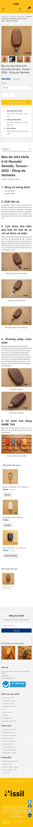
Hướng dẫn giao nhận (9, 747)
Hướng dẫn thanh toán (9, 750)
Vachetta (6, 205)
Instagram (19, 821)
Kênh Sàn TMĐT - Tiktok (10, 770)
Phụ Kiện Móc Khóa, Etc (10, 706)
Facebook (8, 821)
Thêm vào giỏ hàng (11, 556)
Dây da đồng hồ (7, 712)
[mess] (30, 801)
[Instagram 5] (8, 653)
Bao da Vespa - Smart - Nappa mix (13, 517)
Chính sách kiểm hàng (9, 729)
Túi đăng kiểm (7, 718)
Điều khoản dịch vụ (8, 744)
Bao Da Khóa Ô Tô (8, 698)
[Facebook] (30, 806)
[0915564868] (30, 815)
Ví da (4, 709)
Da (10, 781)
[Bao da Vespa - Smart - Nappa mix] (10, 507)
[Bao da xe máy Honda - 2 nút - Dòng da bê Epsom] (10, 476)
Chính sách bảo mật (9, 732)
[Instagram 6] (25, 653)
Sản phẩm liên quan (12, 465)
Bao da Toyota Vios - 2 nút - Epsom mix (14, 548)
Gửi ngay (17, 631)
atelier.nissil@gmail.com (8, 678)
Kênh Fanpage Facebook (10, 761)
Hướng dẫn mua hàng (9, 752)
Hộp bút (5, 715)
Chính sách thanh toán (9, 741)
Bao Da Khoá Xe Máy (9, 700)
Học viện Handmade (18, 781)
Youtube (8, 823)
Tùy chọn (7, 495)
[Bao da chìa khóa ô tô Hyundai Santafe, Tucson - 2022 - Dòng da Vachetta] (8, 579)
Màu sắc (3, 83)
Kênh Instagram (7, 764)
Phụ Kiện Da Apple (8, 703)
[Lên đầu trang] (28, 820)
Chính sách (6, 773)
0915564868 (5, 676)
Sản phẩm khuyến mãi (9, 721)
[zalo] (30, 811)
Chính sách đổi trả (8, 738)
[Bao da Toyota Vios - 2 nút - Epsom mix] (10, 537)
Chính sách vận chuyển (10, 735)
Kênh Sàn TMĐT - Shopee (10, 767)
